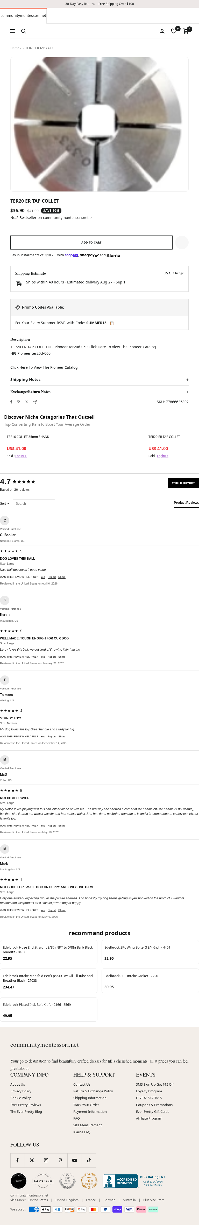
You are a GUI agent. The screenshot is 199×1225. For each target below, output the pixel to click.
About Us (17, 1084)
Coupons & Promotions (154, 1104)
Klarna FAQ (81, 1132)
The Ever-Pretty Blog (26, 1111)
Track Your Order (86, 1104)
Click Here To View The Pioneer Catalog (44, 367)
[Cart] (186, 31)
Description (20, 339)
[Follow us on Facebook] (17, 1160)
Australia (129, 1200)
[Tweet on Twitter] (26, 402)
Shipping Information (89, 1097)
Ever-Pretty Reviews (25, 1104)
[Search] (23, 31)
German (109, 1200)
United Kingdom (67, 1200)
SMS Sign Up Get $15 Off (155, 1084)
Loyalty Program (149, 1091)
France (91, 1200)
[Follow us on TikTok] (89, 1160)
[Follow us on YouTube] (74, 1160)
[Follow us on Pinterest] (60, 1160)
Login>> (21, 456)
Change (178, 272)
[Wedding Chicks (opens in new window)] (18, 1181)
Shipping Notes (25, 379)
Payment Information (90, 1111)
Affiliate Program (149, 1118)
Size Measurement (87, 1125)
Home (14, 48)
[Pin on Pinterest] (18, 402)
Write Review (183, 482)
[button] (182, 242)
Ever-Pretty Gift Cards (152, 1111)
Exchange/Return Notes (30, 391)
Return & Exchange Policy (93, 1091)
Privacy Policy (20, 1091)
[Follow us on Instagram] (46, 1160)
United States (38, 1200)
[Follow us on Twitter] (32, 1160)
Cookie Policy (20, 1097)
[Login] (162, 31)
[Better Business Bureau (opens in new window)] (135, 1181)
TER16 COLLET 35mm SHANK (28, 437)
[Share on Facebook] (11, 402)
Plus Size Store (154, 1200)
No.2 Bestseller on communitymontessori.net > (51, 217)
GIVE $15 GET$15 (149, 1097)
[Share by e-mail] (35, 402)
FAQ (76, 1118)
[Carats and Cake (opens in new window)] (43, 1181)
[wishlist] (174, 31)
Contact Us (81, 1084)
